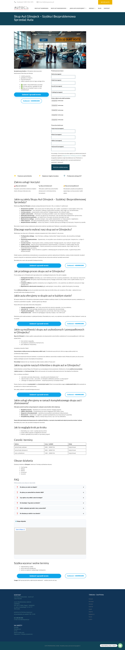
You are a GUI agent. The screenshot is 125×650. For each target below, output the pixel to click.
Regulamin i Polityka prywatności (23, 634)
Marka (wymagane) (56, 74)
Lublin (90, 619)
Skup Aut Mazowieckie (58, 8)
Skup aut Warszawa (41, 8)
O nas (15, 631)
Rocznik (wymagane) (56, 86)
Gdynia (91, 611)
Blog (99, 8)
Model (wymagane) (56, 80)
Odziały (92, 8)
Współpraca (17, 629)
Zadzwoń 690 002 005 (24, 2)
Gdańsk (91, 606)
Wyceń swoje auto (19, 632)
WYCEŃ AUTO (105, 2)
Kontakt (107, 8)
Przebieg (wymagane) (56, 92)
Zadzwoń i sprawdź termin (31, 95)
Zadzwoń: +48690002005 (31, 101)
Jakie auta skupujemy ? (78, 8)
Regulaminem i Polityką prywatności (72, 155)
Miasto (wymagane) (56, 134)
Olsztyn (91, 604)
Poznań (91, 599)
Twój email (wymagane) (57, 146)
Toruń (90, 617)
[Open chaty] (120, 645)
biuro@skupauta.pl (46, 2)
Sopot (90, 609)
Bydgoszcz (92, 614)
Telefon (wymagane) (56, 140)
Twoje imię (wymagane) (57, 128)
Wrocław (91, 601)
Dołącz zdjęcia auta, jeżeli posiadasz (60, 98)
